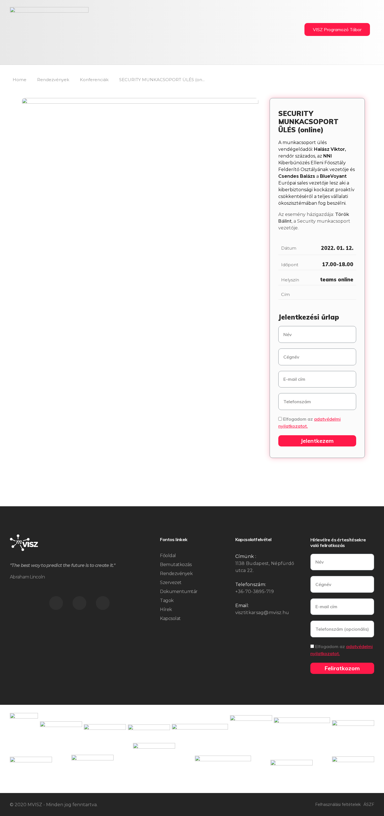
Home (19, 79)
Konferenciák (94, 79)
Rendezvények (53, 79)
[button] (337, 29)
